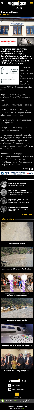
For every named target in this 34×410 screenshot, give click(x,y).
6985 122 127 (16, 385)
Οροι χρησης (17, 397)
